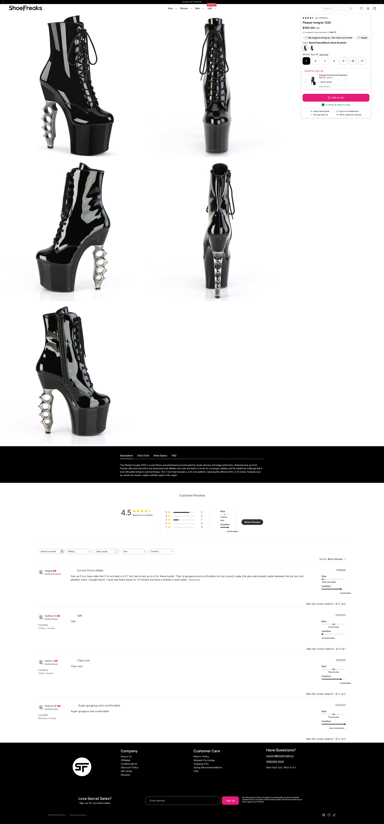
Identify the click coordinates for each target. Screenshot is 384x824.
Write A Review (252, 522)
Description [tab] (126, 455)
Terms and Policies (77, 815)
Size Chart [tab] (143, 455)
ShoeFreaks (60, 815)
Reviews (125, 774)
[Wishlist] (361, 8)
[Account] (368, 8)
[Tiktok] (334, 815)
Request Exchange (204, 760)
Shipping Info (201, 763)
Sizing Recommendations (208, 767)
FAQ (196, 771)
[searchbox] (49, 551)
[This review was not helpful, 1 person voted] (343, 648)
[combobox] (79, 551)
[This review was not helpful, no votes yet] (342, 603)
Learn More (325, 87)
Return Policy (201, 756)
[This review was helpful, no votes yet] (337, 603)
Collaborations (129, 763)
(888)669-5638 (275, 761)
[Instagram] (329, 815)
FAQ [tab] (174, 455)
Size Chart (323, 54)
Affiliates (125, 760)
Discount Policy (129, 767)
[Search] (350, 8)
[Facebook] (324, 815)
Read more (194, 579)
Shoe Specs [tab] (160, 455)
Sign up (230, 800)
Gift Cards (126, 771)
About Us (126, 756)
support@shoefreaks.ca (280, 755)
